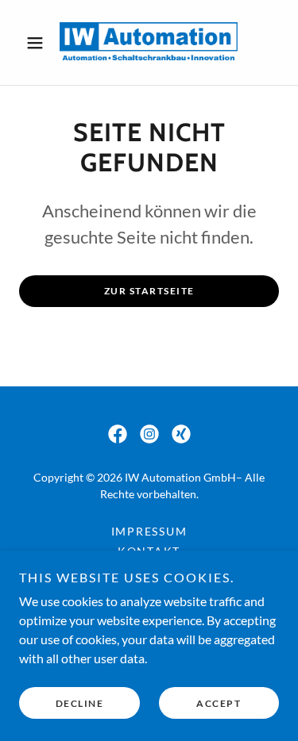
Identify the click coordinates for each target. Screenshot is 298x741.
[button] (38, 43)
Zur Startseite (149, 291)
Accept (218, 703)
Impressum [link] (149, 531)
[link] (149, 42)
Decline (80, 703)
